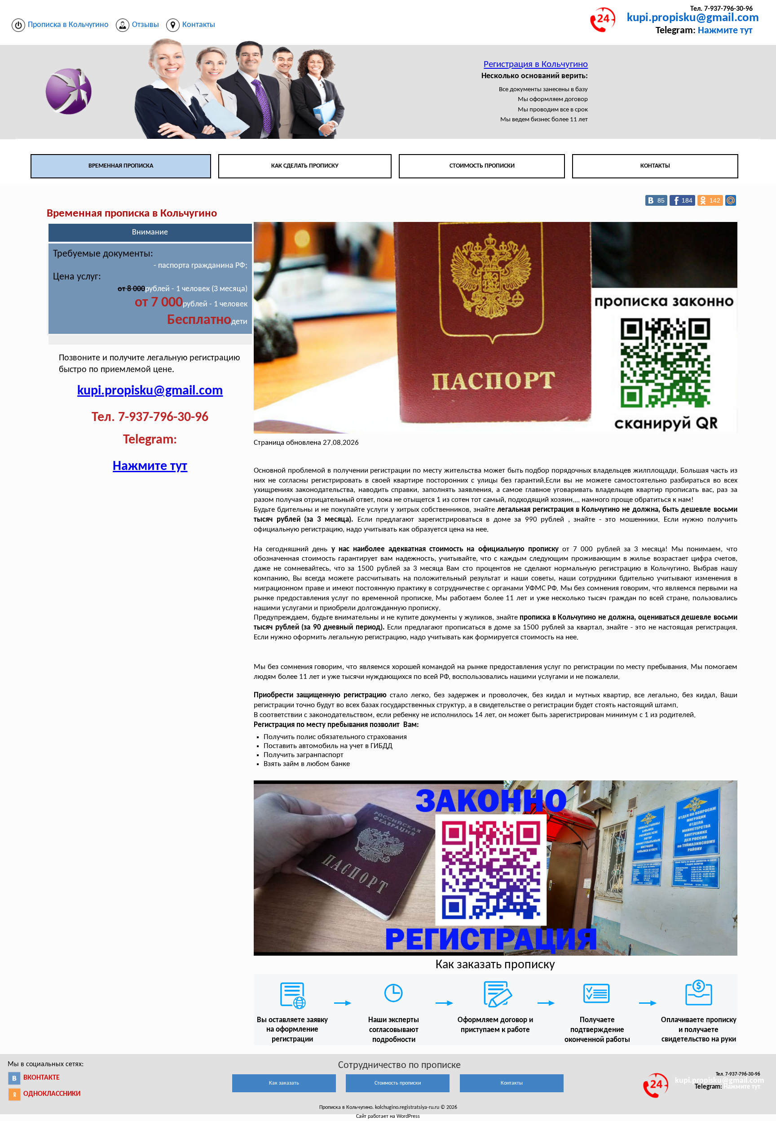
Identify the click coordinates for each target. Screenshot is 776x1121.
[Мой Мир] (730, 200)
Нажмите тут (725, 30)
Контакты (655, 166)
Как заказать (284, 1083)
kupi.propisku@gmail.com (693, 18)
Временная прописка (120, 166)
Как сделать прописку (305, 166)
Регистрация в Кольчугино (536, 64)
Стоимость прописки (482, 166)
